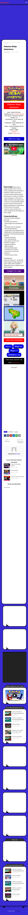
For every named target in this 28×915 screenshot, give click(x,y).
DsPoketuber (4, 3)
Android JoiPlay (19, 114)
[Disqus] (14, 542)
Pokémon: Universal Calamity (17, 476)
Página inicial (6, 42)
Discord (14, 131)
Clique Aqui (16, 133)
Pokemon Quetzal (16, 724)
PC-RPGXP (10, 431)
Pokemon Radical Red (17, 736)
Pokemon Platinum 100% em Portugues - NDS (17, 731)
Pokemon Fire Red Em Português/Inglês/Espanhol (18, 712)
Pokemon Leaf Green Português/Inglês (16, 888)
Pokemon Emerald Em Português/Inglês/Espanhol (18, 718)
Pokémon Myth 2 (14, 470)
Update (11, 42)
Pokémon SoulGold (16, 875)
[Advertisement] (14, 21)
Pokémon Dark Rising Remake (15, 465)
